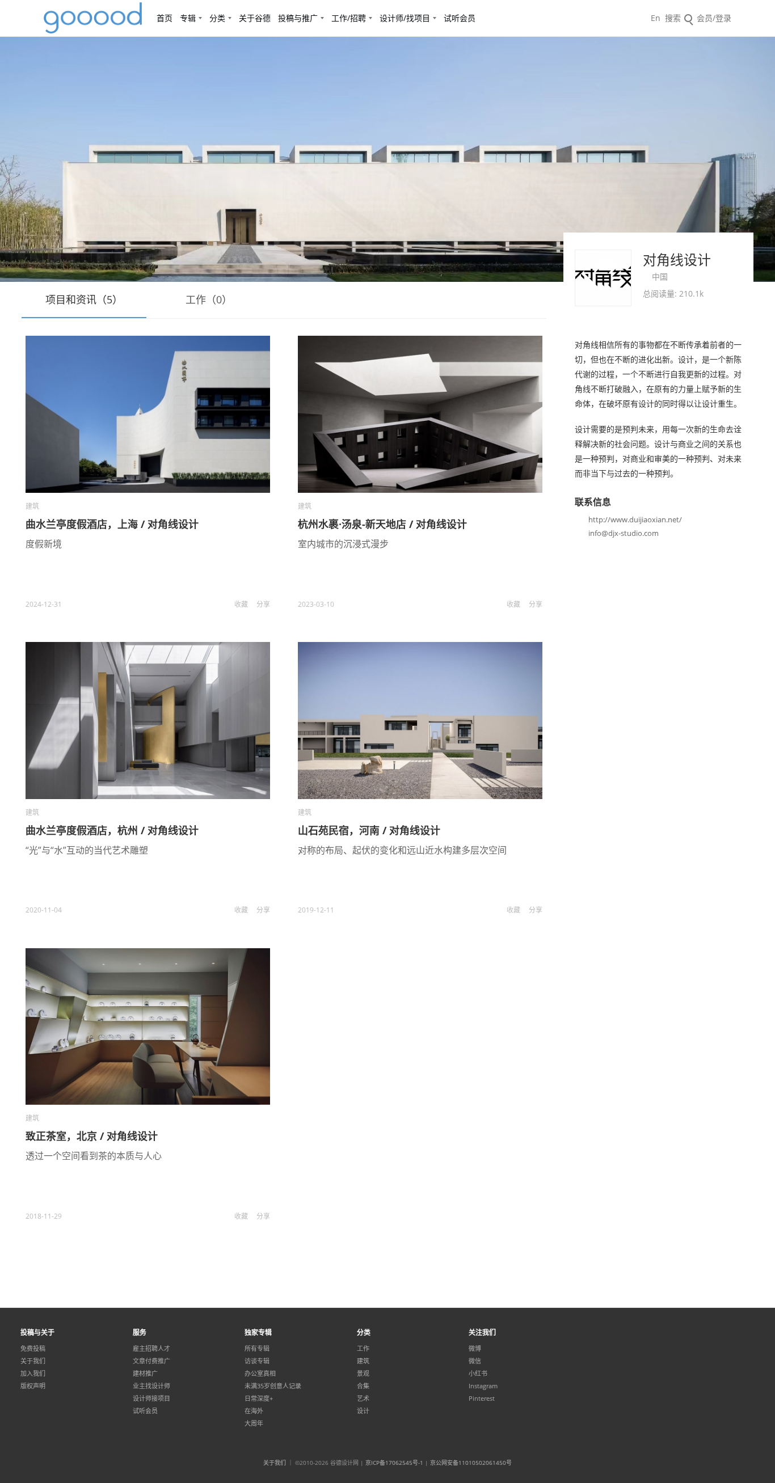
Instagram (483, 1386)
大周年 (254, 1423)
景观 (363, 1374)
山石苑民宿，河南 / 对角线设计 (369, 830)
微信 (475, 1361)
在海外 (254, 1411)
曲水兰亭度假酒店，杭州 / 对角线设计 (112, 830)
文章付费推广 (151, 1361)
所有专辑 (257, 1349)
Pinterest (482, 1398)
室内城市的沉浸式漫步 (343, 544)
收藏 (241, 604)
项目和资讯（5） (84, 299)
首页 (164, 17)
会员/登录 (714, 17)
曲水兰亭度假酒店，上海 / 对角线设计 (112, 524)
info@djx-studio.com (623, 533)
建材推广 (145, 1374)
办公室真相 (260, 1374)
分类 (217, 17)
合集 (363, 1386)
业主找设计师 (151, 1386)
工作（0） (209, 299)
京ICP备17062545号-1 (394, 1463)
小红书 (478, 1374)
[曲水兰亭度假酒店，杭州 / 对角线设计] (148, 720)
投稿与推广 (298, 17)
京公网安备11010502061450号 (471, 1463)
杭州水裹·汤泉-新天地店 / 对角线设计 (382, 524)
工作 (363, 1349)
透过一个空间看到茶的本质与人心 (94, 1156)
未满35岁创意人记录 (273, 1386)
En (655, 17)
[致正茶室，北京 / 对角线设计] (148, 1026)
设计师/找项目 (405, 17)
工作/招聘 (348, 17)
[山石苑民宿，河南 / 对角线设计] (420, 720)
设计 (363, 1411)
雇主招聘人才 (151, 1349)
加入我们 (32, 1374)
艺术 (363, 1398)
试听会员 (459, 17)
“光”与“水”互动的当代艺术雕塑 (87, 850)
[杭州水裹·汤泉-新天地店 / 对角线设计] (420, 414)
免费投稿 (32, 1349)
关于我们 (32, 1361)
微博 (475, 1349)
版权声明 (32, 1386)
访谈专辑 (257, 1361)
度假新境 (44, 544)
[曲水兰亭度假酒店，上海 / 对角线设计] (148, 414)
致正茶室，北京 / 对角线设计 (92, 1136)
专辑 (188, 17)
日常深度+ (259, 1398)
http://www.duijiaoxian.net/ (635, 519)
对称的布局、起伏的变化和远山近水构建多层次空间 (402, 850)
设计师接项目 (151, 1398)
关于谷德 (255, 17)
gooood (94, 18)
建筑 (32, 506)
